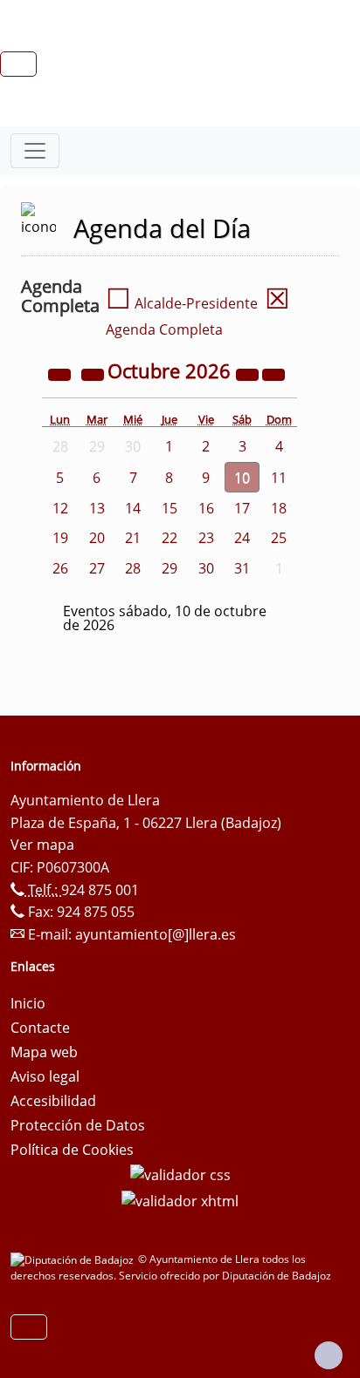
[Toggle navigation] (34, 150)
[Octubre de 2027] (249, 373)
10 (242, 477)
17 (242, 508)
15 (169, 508)
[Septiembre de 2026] (94, 373)
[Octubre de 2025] (61, 373)
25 (279, 537)
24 (242, 537)
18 (279, 508)
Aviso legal (45, 1076)
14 (133, 508)
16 (206, 508)
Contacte (40, 1027)
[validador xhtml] (180, 1199)
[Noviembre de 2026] (273, 373)
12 (60, 508)
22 (169, 537)
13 (97, 508)
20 (97, 537)
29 (169, 568)
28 (133, 568)
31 (242, 568)
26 (60, 568)
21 (133, 537)
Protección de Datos (77, 1125)
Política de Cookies (72, 1149)
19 (60, 537)
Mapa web (44, 1052)
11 (279, 477)
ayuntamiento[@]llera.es (155, 934)
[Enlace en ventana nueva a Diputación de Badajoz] (74, 1259)
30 (206, 568)
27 (97, 568)
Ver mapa (42, 844)
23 (206, 537)
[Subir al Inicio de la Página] (329, 1355)
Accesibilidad (53, 1100)
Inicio (27, 1003)
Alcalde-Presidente (182, 303)
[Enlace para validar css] (180, 1174)
